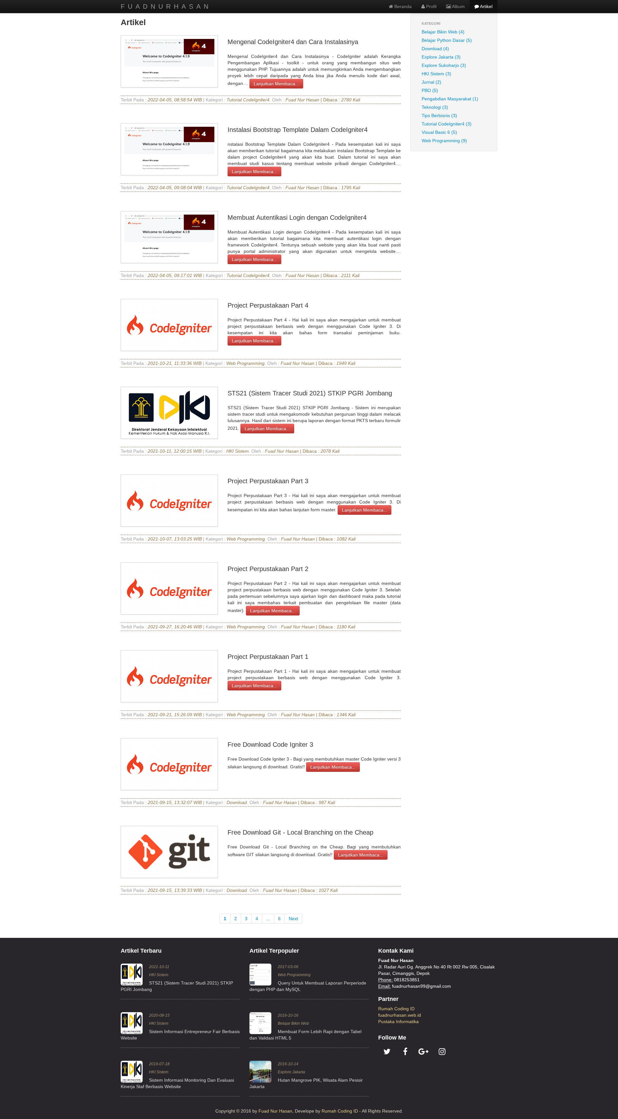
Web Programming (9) (444, 140)
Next (293, 918)
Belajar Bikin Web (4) (443, 31)
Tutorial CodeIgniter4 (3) (447, 123)
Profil (430, 6)
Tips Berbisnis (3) (439, 115)
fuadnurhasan (166, 6)
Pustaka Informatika (398, 1021)
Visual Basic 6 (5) (439, 132)
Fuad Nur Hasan (275, 1111)
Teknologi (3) (435, 107)
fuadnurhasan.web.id (399, 1015)
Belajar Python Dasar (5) (447, 40)
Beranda (402, 6)
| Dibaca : (313, 99)
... (268, 918)
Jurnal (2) (431, 82)
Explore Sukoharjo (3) (444, 65)
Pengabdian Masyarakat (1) (450, 98)
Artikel (485, 6)
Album (458, 6)
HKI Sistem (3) (436, 73)
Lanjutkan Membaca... (276, 83)
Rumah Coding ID (396, 1008)
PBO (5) (430, 90)
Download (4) (435, 48)
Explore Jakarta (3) (441, 57)
